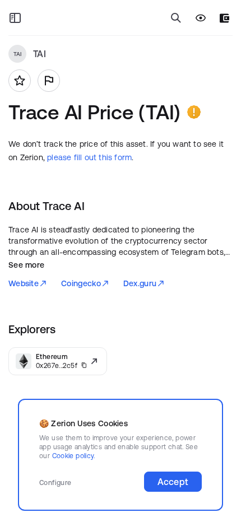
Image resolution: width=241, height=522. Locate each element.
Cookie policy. (73, 455)
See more (26, 264)
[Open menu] (15, 18)
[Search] (176, 18)
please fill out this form (89, 157)
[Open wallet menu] (224, 18)
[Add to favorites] (19, 80)
